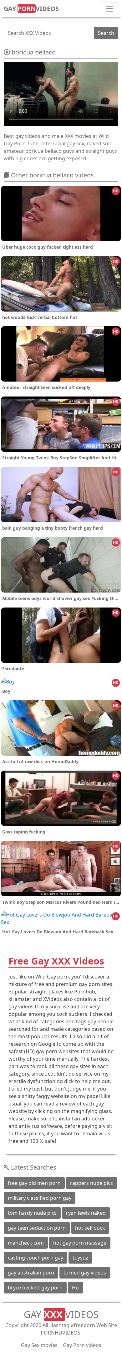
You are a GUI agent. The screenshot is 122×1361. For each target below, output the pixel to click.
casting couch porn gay (35, 1257)
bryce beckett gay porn (35, 1287)
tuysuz (80, 1257)
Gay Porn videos (82, 1345)
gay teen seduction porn (37, 1227)
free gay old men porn (34, 1183)
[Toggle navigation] (109, 8)
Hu (75, 1287)
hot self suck (90, 1227)
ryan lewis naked (86, 1212)
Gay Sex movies (39, 1345)
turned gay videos (85, 1272)
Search (106, 33)
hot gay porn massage (79, 1242)
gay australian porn (31, 1272)
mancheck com (26, 1242)
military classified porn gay (39, 1197)
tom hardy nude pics (32, 1212)
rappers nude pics (91, 1183)
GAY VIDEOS (31, 8)
